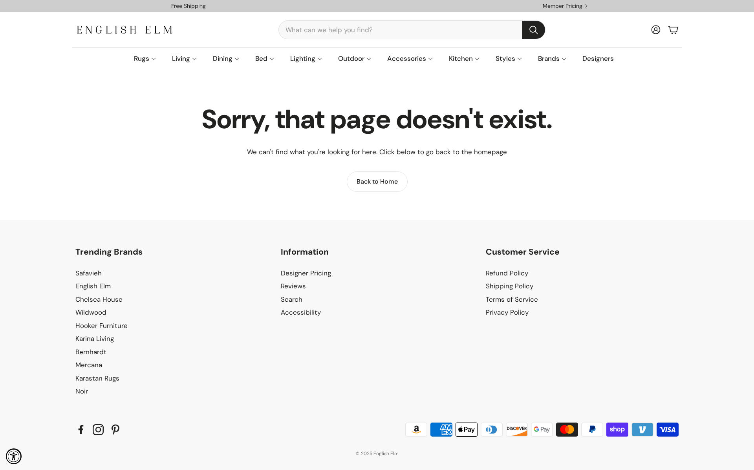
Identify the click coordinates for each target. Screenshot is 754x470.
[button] (412, 30)
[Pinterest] (115, 429)
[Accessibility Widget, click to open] (14, 456)
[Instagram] (98, 429)
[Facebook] (80, 429)
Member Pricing (562, 6)
